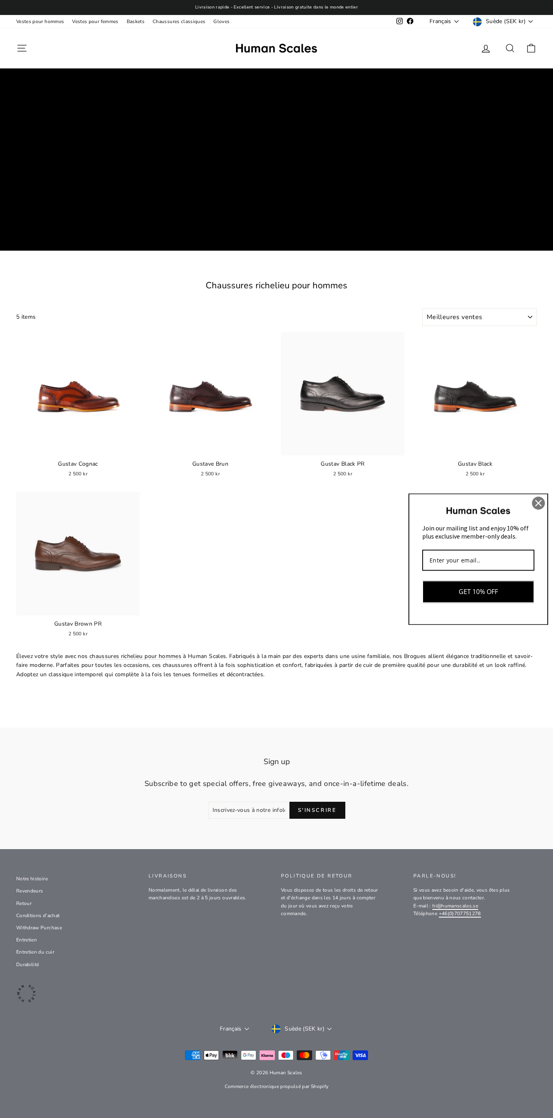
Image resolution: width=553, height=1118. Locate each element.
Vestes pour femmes (95, 21)
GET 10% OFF (478, 591)
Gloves (221, 21)
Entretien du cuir (35, 952)
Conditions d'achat (38, 915)
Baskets (136, 21)
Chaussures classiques (179, 21)
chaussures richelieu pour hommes (135, 656)
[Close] (538, 503)
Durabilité (27, 964)
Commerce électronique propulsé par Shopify (277, 1086)
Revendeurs (29, 891)
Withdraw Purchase (39, 927)
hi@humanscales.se (455, 906)
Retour (24, 903)
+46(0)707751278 (460, 913)
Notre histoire (32, 878)
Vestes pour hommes (40, 21)
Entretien (26, 940)
